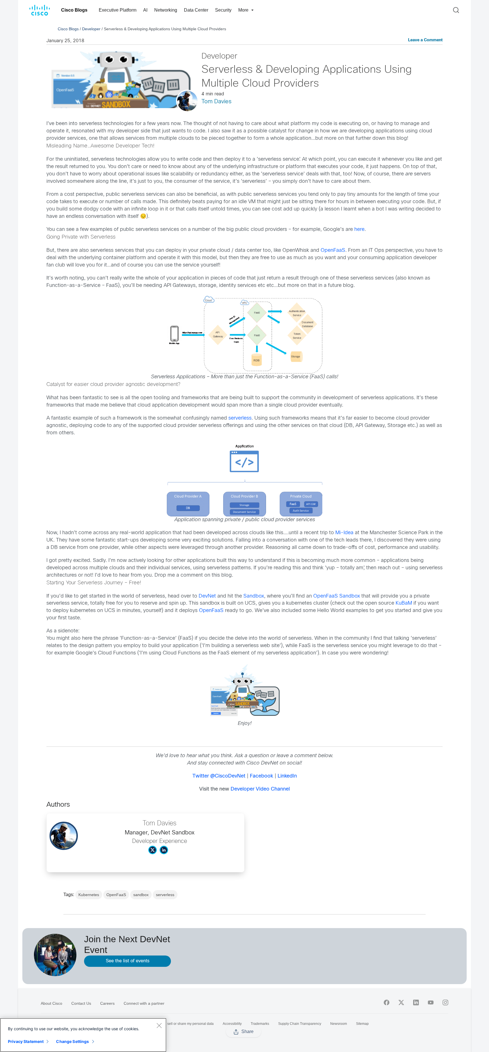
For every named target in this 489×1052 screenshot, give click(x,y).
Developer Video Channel (260, 789)
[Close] (159, 1025)
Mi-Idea (344, 533)
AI (145, 10)
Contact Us (81, 1003)
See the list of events (127, 961)
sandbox (141, 894)
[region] (83, 1035)
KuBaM (404, 603)
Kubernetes (88, 894)
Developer (91, 29)
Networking (165, 10)
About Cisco (51, 1003)
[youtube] (431, 1002)
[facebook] (386, 1002)
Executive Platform (117, 10)
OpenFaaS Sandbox (336, 596)
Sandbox (253, 596)
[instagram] (445, 1002)
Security (223, 10)
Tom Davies (216, 101)
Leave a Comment (425, 40)
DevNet (207, 596)
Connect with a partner (144, 1003)
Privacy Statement (26, 1041)
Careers (107, 1003)
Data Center (196, 10)
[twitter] (401, 1002)
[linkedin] (416, 1002)
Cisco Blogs (74, 10)
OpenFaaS (333, 250)
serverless (240, 418)
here (359, 229)
